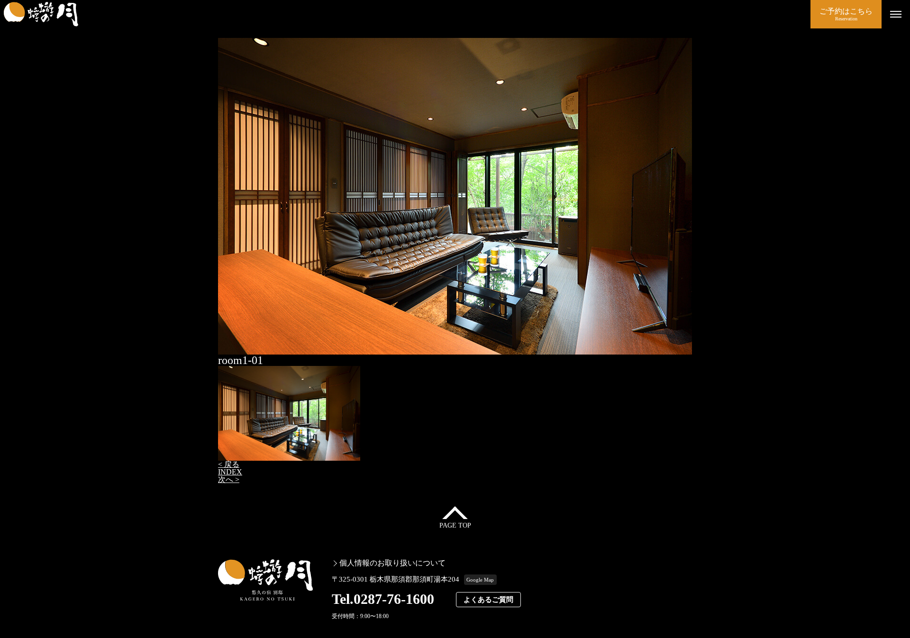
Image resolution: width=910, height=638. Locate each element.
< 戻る (228, 464)
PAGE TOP (455, 525)
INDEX (230, 472)
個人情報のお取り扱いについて (392, 563)
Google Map (480, 580)
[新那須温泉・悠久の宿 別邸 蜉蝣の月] (405, 14)
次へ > (228, 479)
